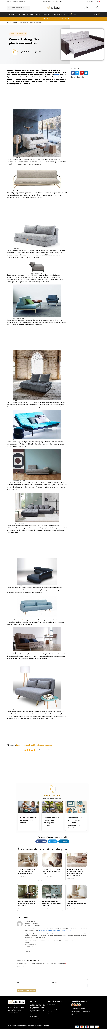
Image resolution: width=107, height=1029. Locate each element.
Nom (18, 982)
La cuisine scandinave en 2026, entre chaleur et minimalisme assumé (26, 871)
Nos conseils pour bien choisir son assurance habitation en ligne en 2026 (75, 823)
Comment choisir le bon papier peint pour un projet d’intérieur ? (51, 903)
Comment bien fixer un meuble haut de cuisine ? (28, 820)
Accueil (9, 22)
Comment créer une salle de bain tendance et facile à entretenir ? (27, 903)
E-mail (54, 982)
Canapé (13, 34)
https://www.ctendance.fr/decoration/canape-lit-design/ (55, 930)
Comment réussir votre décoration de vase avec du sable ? (76, 903)
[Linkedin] (86, 73)
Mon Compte (87, 9)
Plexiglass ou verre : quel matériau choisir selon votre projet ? (51, 871)
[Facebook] (73, 73)
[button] (96, 14)
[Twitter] (77, 73)
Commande (97, 9)
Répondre (28, 951)
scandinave (22, 620)
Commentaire (21, 967)
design (56, 75)
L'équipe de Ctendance (52, 795)
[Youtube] (82, 73)
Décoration (15, 22)
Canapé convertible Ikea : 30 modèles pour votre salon (34, 745)
